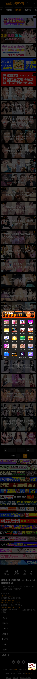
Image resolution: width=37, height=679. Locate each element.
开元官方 (14, 341)
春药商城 (14, 325)
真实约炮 (6, 325)
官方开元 (22, 333)
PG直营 (22, 341)
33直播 (6, 349)
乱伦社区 (6, 357)
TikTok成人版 (22, 357)
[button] (33, 669)
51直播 (14, 349)
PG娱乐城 (30, 325)
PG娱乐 (6, 341)
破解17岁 (30, 349)
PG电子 (31, 333)
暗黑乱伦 (22, 349)
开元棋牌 (14, 333)
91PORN (14, 357)
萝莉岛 (30, 357)
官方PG (6, 333)
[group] (32, 666)
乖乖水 (22, 325)
